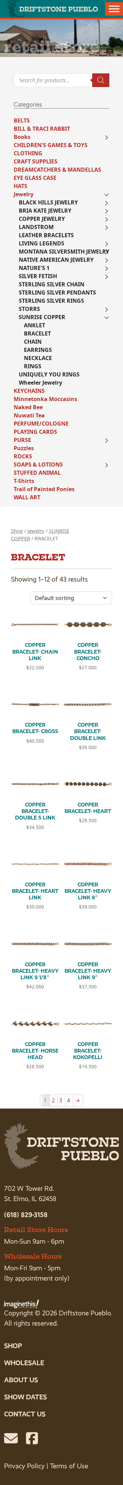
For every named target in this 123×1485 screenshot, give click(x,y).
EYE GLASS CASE (35, 178)
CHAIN (33, 341)
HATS (20, 186)
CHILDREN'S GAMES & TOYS (50, 145)
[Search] (100, 80)
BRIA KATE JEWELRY (45, 210)
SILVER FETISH (38, 276)
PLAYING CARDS (35, 431)
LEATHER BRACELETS (46, 235)
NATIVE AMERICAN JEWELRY (56, 259)
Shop (17, 530)
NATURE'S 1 (34, 268)
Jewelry (23, 194)
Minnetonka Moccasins (45, 399)
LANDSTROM (36, 227)
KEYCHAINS (29, 391)
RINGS (32, 366)
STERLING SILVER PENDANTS (57, 292)
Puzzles (24, 448)
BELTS (22, 120)
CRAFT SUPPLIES (35, 161)
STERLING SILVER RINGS (51, 300)
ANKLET (34, 325)
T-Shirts (24, 481)
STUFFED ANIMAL (37, 472)
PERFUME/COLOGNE (41, 423)
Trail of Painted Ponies (44, 489)
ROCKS (23, 456)
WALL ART (27, 497)
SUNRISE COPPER (42, 317)
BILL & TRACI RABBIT (42, 128)
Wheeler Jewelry (40, 382)
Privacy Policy (24, 1466)
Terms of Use (69, 1466)
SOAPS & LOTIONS (38, 464)
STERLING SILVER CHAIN (51, 284)
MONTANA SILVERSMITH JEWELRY (64, 251)
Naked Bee (28, 407)
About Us (21, 1380)
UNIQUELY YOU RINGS (49, 374)
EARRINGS (38, 350)
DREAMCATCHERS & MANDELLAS (57, 169)
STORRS (29, 309)
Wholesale (24, 1363)
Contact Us (24, 1414)
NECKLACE (38, 358)
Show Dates (25, 1397)
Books (22, 137)
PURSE (22, 440)
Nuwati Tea (29, 415)
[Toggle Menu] (114, 8)
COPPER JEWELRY (42, 219)
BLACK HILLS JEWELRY (48, 202)
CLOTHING (28, 153)
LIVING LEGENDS (41, 243)
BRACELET (37, 333)
